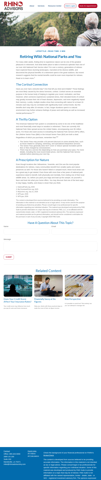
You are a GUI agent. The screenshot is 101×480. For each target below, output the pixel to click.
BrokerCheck (48, 455)
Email (53, 226)
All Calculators (33, 456)
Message (7, 239)
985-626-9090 (14, 454)
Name (6, 226)
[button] (32, 6)
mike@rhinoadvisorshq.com (15, 464)
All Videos (32, 454)
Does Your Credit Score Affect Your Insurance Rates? (17, 300)
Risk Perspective (73, 299)
